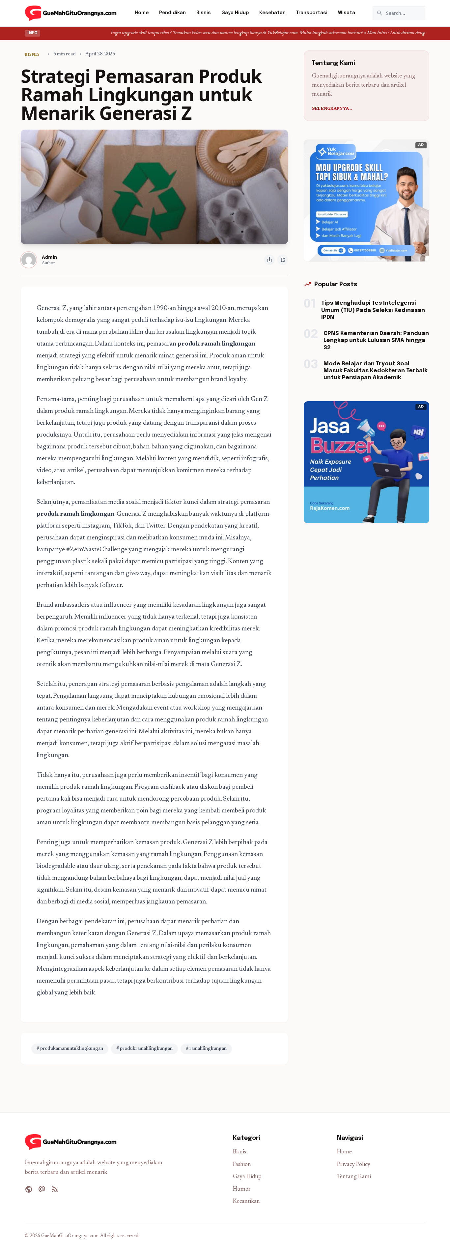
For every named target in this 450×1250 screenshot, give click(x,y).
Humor (242, 1189)
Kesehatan (272, 13)
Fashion (242, 1165)
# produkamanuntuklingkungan (70, 1049)
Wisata (346, 13)
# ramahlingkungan (206, 1049)
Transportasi (311, 13)
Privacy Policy (353, 1165)
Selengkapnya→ (332, 109)
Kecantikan (246, 1201)
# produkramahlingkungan (144, 1049)
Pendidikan (172, 13)
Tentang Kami (354, 1177)
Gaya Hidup (235, 13)
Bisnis (203, 13)
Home (142, 13)
